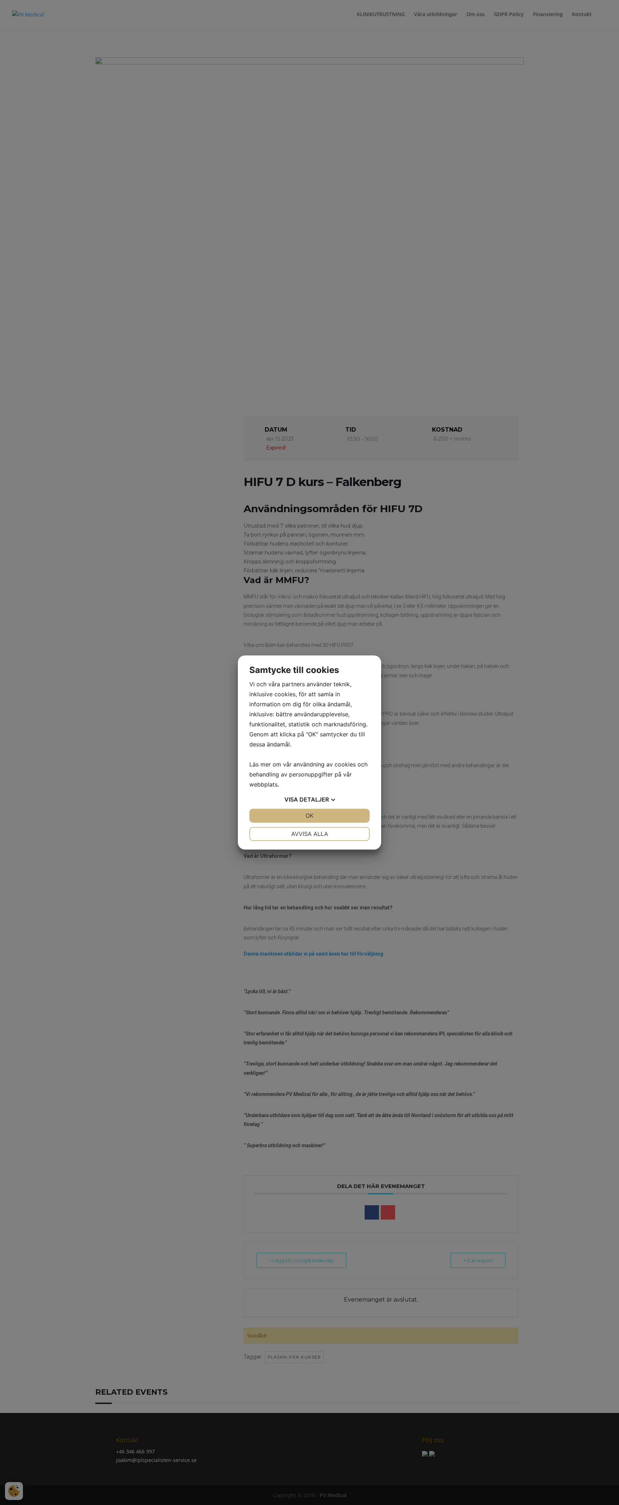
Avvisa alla (309, 833)
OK (309, 815)
